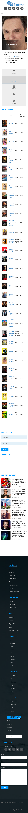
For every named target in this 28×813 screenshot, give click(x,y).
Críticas (13, 675)
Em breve (13, 679)
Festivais (12, 650)
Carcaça (11, 123)
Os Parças (11, 141)
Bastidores (11, 569)
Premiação (9, 727)
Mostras (12, 656)
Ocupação (6, 62)
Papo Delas (12, 659)
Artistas (12, 601)
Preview (11, 662)
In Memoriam (13, 653)
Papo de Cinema (8, 802)
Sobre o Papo (12, 810)
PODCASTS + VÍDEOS (14, 630)
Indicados (9, 724)
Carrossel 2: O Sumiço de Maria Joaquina (11, 323)
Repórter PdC (12, 624)
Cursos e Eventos (13, 578)
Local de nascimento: (9, 58)
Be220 (22, 802)
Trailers (10, 627)
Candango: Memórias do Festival (11, 241)
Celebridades (12, 575)
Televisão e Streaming (14, 591)
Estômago (11, 396)
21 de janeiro (15, 56)
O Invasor (11, 414)
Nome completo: (8, 52)
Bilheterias (11, 572)
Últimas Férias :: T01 (11, 177)
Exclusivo (11, 582)
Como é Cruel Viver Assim (11, 304)
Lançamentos (12, 588)
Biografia (14, 73)
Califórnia (11, 351)
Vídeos (14, 103)
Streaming (13, 688)
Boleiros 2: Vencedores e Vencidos (12, 405)
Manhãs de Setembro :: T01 (11, 213)
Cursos (11, 646)
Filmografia (14, 81)
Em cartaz (13, 682)
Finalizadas (13, 704)
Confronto (12, 643)
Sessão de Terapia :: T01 (11, 378)
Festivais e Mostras (13, 585)
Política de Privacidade (21, 810)
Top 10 (11, 666)
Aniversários (13, 607)
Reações (9, 730)
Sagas (12, 691)
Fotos (14, 96)
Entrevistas (12, 604)
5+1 (11, 640)
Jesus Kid (11, 232)
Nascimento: (7, 56)
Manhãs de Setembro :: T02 (11, 195)
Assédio (11, 268)
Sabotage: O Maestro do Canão (11, 333)
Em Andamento (14, 708)
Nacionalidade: (7, 60)
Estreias (13, 685)
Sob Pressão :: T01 (11, 313)
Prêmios (14, 88)
